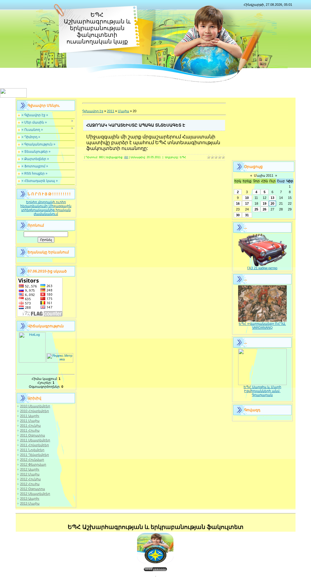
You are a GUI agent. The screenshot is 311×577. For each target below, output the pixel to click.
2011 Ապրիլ (29, 416)
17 (247, 203)
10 (247, 198)
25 (256, 209)
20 (272, 203)
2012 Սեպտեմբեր (35, 493)
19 (264, 203)
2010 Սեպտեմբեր (35, 406)
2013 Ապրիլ (29, 498)
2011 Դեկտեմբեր (34, 455)
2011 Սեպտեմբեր (35, 440)
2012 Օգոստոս (32, 489)
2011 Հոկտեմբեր (34, 445)
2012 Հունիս (30, 479)
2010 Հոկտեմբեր (34, 411)
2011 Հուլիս (29, 430)
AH (126, 157)
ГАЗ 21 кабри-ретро (262, 268)
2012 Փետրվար (33, 464)
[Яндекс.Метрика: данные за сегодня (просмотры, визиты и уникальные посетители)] (59, 358)
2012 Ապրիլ (29, 469)
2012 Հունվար (32, 459)
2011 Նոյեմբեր (32, 450)
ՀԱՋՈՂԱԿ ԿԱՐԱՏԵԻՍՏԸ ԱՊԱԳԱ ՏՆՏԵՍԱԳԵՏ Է (135, 125)
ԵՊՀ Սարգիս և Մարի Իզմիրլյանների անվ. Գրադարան (262, 391)
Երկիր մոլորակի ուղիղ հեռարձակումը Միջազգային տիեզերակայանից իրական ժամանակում (45, 208)
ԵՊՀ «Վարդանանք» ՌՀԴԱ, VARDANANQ (262, 325)
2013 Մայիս (29, 503)
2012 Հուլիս (29, 484)
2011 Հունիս (30, 425)
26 (264, 209)
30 (238, 215)
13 (272, 198)
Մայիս (123, 111)
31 (247, 215)
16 (238, 203)
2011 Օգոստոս (32, 435)
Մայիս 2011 (263, 175)
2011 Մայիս (29, 420)
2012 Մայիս (29, 474)
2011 (110, 111)
